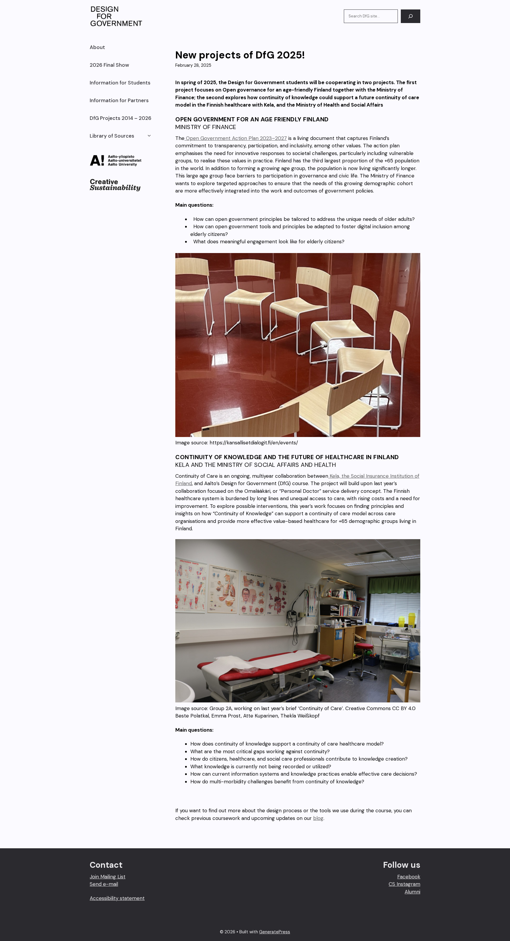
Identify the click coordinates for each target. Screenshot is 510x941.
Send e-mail (104, 884)
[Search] (410, 16)
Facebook (408, 876)
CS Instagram (404, 884)
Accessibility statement (117, 898)
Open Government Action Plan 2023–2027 (235, 138)
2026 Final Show (109, 65)
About (97, 47)
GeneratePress (274, 932)
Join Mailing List (107, 876)
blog (318, 818)
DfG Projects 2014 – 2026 (120, 118)
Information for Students (120, 82)
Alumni (412, 891)
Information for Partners (119, 100)
